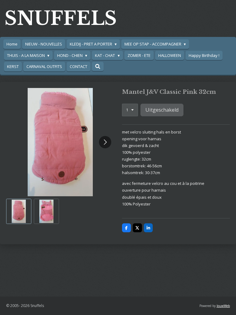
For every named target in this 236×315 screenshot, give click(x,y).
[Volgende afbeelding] (105, 142)
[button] (18, 211)
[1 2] (130, 110)
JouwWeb (223, 306)
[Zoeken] (98, 66)
